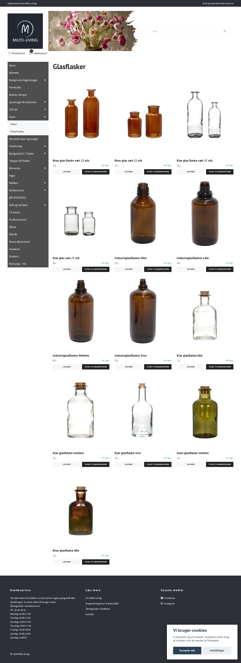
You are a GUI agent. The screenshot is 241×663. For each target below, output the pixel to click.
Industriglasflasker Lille (193, 258)
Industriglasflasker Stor (131, 355)
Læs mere (67, 172)
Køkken (13, 183)
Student (14, 256)
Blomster (15, 168)
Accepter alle (187, 650)
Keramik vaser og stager (23, 139)
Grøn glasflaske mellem (193, 453)
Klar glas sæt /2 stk (66, 258)
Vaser (12, 117)
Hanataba (15, 87)
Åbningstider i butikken (98, 608)
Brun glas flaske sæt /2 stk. (71, 160)
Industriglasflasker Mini (130, 258)
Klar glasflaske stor (128, 453)
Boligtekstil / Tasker (21, 153)
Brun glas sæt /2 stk (128, 160)
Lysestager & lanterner (23, 102)
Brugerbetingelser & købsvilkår (102, 603)
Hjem (12, 65)
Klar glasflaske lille (190, 355)
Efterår (13, 234)
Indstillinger (217, 650)
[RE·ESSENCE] (17, 197)
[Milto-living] (25, 31)
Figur (12, 175)
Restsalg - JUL (17, 263)
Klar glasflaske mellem (68, 453)
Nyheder (14, 72)
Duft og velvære (18, 205)
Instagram (169, 603)
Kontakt (90, 614)
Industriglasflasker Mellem (71, 355)
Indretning (15, 146)
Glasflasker (17, 131)
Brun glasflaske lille (66, 550)
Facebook (169, 598)
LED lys (13, 109)
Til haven (14, 212)
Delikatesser (16, 190)
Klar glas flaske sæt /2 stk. (195, 160)
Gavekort (14, 249)
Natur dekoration (19, 241)
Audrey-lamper (18, 94)
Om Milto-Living (94, 598)
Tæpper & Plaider (19, 160)
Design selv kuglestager (23, 80)
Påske (12, 227)
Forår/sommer (18, 219)
